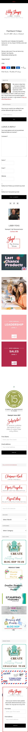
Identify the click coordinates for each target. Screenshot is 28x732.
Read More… (8, 99)
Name (3, 160)
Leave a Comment (19, 34)
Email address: (6, 444)
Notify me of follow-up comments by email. (13, 186)
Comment (4, 136)
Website (3, 176)
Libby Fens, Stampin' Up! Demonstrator (14, 14)
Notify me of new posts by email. (10, 192)
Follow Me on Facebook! (10, 464)
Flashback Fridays (15, 72)
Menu (14, 1)
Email (3, 168)
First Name (5, 436)
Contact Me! (14, 231)
